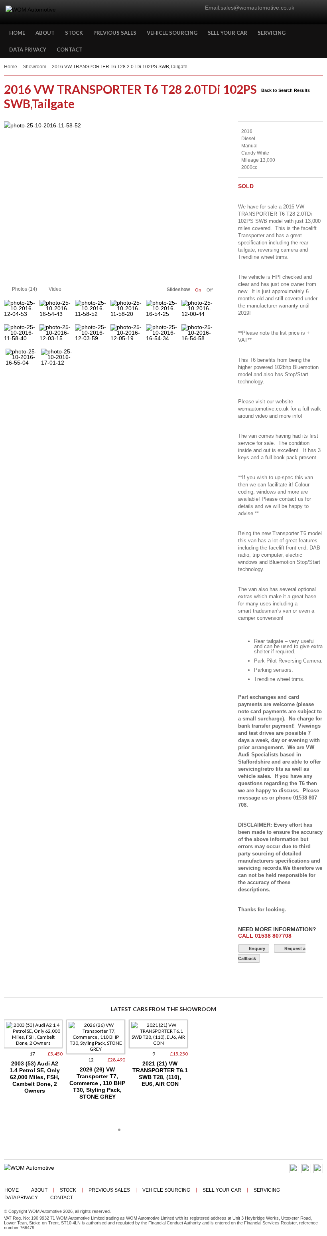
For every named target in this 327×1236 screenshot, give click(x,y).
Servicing (267, 1190)
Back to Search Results (285, 90)
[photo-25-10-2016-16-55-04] (22, 360)
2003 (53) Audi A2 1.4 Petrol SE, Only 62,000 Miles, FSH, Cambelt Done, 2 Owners (35, 1077)
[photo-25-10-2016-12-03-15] (56, 335)
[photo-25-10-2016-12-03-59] (92, 335)
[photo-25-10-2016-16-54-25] (163, 311)
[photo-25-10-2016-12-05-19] (127, 335)
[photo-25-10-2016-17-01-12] (58, 360)
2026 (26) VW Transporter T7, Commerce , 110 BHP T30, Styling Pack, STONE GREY (97, 1083)
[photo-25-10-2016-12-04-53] (21, 311)
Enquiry (257, 948)
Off (210, 290)
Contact (61, 1197)
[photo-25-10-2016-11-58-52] (109, 200)
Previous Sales (109, 1190)
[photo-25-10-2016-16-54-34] (163, 335)
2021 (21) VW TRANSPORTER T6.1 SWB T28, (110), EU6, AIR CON (160, 1073)
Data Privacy (21, 1197)
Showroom (34, 66)
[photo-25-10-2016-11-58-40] (21, 335)
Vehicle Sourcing (166, 1190)
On (198, 290)
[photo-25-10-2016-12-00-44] (198, 311)
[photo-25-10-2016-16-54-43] (56, 311)
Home (10, 66)
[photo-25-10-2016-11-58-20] (127, 311)
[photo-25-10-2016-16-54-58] (198, 335)
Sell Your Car (222, 1190)
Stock (68, 1190)
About (39, 1190)
